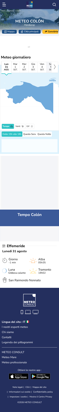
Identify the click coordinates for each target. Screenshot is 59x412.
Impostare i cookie (18, 397)
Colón (18, 11)
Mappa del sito (39, 387)
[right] (54, 67)
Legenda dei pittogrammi (17, 342)
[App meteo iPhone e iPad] (18, 376)
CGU (27, 387)
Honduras (10, 11)
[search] (54, 4)
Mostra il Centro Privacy (40, 397)
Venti (17, 126)
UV (27, 126)
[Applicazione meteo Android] (40, 376)
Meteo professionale (14, 362)
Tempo (6, 126)
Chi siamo (8, 332)
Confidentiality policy (43, 391)
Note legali (18, 387)
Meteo (3, 11)
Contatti (6, 337)
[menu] (4, 4)
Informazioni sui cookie (19, 391)
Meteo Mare (9, 357)
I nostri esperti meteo (15, 327)
